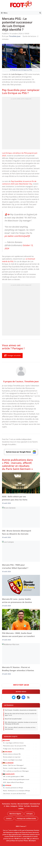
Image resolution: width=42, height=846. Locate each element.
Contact (9, 818)
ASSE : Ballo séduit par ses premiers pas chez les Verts (14, 498)
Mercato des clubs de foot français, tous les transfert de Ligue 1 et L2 (20, 714)
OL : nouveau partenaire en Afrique (13, 788)
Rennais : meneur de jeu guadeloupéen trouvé (16, 779)
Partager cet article (13, 355)
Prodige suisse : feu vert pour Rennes (13, 748)
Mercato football (23, 804)
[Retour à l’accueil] (21, 4)
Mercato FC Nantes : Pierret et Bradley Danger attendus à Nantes (18, 669)
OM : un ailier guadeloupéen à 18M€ (13, 776)
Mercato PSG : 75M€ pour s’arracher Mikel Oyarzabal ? (15, 566)
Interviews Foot (35, 804)
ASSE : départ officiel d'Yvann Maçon (13, 782)
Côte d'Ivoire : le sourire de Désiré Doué (14, 793)
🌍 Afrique (7, 785)
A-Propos (30, 814)
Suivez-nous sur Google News (18, 452)
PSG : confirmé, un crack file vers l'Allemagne (16, 771)
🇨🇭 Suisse (6, 740)
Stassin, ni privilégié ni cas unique (12, 760)
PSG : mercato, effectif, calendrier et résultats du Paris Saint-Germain (20, 728)
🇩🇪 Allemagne (8, 763)
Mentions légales (15, 814)
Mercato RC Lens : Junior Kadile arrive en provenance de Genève (17, 600)
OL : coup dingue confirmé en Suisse (13, 743)
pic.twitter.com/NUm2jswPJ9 (17, 236)
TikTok (20, 806)
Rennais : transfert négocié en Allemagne (14, 768)
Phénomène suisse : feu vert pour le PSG (14, 746)
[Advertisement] (21, 123)
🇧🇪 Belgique (7, 752)
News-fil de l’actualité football (13, 719)
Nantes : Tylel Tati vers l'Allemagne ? (13, 765)
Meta (7, 806)
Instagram (13, 806)
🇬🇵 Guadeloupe (8, 774)
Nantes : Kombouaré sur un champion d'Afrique (16, 790)
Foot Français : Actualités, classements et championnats (20, 710)
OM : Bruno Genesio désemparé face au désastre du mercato (16, 532)
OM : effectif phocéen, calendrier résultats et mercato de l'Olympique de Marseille (21, 723)
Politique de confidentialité (26, 818)
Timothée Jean (31, 381)
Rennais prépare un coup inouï (11, 757)
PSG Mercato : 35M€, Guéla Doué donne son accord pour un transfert (18, 634)
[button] (40, 13)
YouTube (27, 806)
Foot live (14, 804)
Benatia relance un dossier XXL (12, 754)
